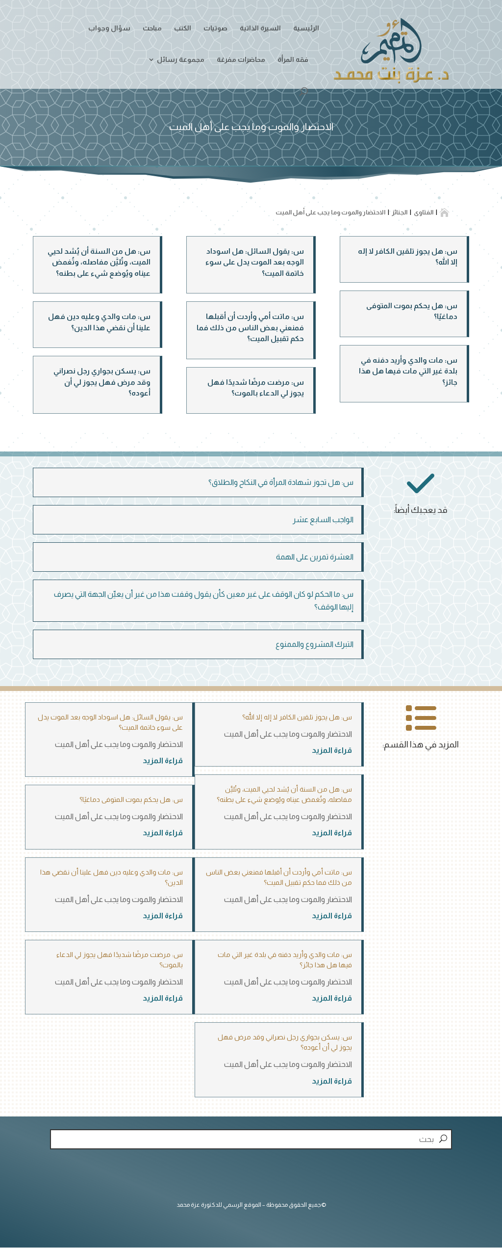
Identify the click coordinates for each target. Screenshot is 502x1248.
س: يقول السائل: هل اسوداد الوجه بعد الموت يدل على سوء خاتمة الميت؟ (254, 262)
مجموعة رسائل (180, 59)
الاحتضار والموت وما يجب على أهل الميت (288, 734)
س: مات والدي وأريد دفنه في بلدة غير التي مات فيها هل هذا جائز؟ (408, 371)
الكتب (182, 28)
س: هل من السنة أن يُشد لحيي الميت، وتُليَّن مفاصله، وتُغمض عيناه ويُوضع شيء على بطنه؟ (99, 262)
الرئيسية (306, 28)
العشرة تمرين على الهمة (314, 557)
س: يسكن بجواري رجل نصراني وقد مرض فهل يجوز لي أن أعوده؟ (102, 382)
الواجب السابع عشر (323, 519)
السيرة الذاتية (260, 28)
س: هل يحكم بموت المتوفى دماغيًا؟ (131, 799)
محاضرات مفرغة (241, 59)
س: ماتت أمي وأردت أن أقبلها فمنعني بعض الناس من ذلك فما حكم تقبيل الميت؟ (250, 327)
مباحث (152, 28)
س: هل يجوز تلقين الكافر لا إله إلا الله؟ (297, 717)
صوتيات (215, 28)
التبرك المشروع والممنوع (314, 644)
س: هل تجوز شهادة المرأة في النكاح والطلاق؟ (280, 482)
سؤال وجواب (109, 28)
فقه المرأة (292, 59)
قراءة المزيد (332, 750)
